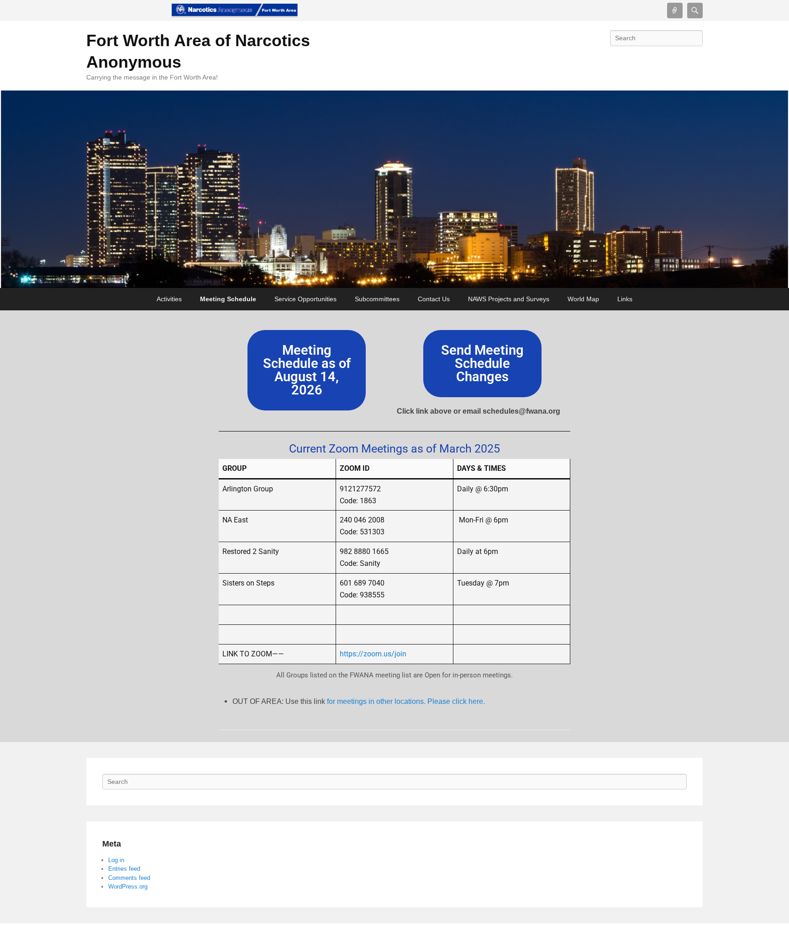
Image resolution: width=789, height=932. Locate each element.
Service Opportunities (305, 299)
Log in (116, 860)
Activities (169, 299)
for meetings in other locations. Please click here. (408, 701)
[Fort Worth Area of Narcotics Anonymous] (234, 10)
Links (624, 299)
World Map (583, 299)
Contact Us (434, 299)
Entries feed (124, 868)
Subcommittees (377, 299)
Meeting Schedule (228, 299)
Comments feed (129, 877)
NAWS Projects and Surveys (508, 299)
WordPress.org (127, 886)
